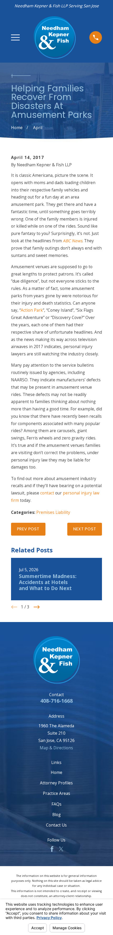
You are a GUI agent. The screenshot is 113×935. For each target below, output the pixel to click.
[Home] (55, 37)
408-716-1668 (56, 700)
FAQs (56, 804)
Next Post (84, 529)
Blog (56, 814)
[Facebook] (52, 849)
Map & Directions (56, 748)
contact (47, 493)
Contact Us (56, 825)
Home (56, 772)
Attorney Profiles (56, 783)
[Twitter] (61, 849)
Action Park (32, 310)
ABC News (72, 241)
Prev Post (28, 529)
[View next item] (37, 607)
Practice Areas (56, 793)
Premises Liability (53, 512)
